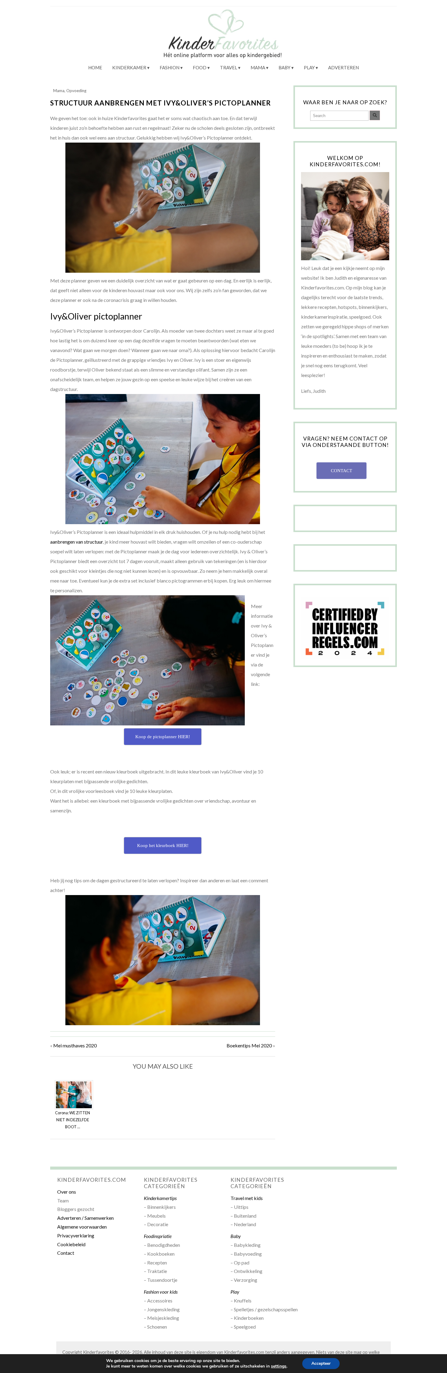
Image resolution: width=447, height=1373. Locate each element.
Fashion (169, 67)
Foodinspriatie (158, 1236)
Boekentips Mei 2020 (249, 1045)
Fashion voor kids (161, 1292)
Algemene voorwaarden (82, 1226)
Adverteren (343, 67)
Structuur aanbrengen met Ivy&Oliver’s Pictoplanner (160, 103)
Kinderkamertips (160, 1198)
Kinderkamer (129, 67)
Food (199, 67)
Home (95, 67)
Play (309, 67)
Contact (65, 1253)
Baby (284, 67)
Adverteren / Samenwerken (85, 1218)
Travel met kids (246, 1198)
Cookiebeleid (71, 1244)
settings (278, 1366)
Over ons (66, 1192)
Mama (258, 67)
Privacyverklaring (75, 1235)
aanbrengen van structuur (76, 542)
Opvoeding (76, 90)
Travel (228, 67)
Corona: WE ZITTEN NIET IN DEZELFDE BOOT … (72, 1119)
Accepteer (321, 1363)
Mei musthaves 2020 (75, 1045)
